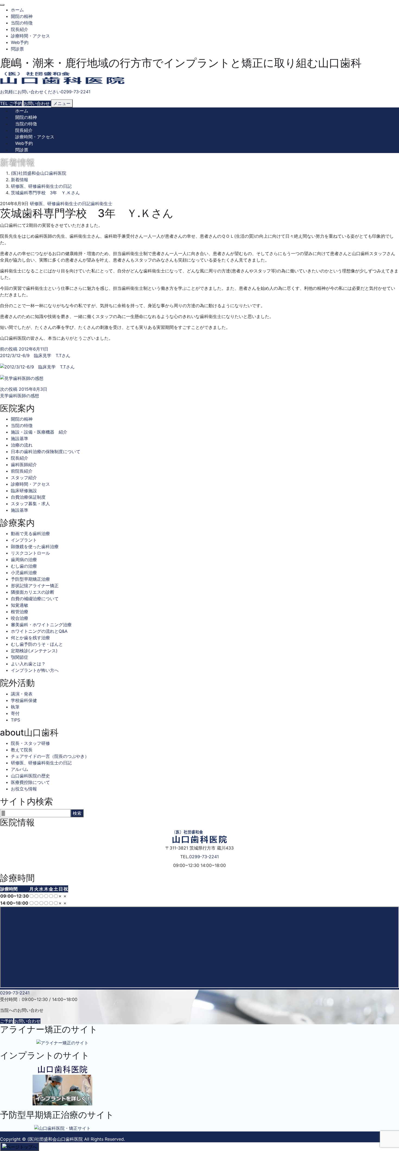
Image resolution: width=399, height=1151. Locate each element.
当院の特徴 (22, 23)
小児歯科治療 (24, 572)
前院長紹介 (22, 471)
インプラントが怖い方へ (35, 670)
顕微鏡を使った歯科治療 (35, 546)
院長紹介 (19, 29)
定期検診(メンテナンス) (34, 650)
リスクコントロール (30, 553)
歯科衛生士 (101, 203)
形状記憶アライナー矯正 (35, 585)
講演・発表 (22, 694)
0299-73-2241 (204, 856)
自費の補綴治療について (35, 598)
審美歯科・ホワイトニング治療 (41, 624)
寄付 (15, 713)
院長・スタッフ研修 (30, 743)
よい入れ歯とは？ (28, 663)
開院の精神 (22, 16)
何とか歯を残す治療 (30, 637)
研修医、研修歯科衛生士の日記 (60, 203)
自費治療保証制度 (28, 497)
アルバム (19, 769)
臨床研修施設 (24, 490)
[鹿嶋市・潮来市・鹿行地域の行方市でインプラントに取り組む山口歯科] (62, 78)
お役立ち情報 (24, 788)
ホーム (17, 9)
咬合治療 (19, 618)
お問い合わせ (27, 1021)
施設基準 (19, 438)
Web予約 (19, 42)
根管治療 (19, 611)
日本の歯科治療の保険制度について (45, 451)
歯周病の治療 (24, 559)
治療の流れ (22, 445)
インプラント (24, 540)
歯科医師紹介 (24, 464)
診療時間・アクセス (30, 36)
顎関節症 (19, 657)
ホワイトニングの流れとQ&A (39, 631)
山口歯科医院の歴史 (30, 775)
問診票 (17, 49)
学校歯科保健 (24, 700)
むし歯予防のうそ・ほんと (37, 644)
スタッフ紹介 (24, 477)
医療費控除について (30, 782)
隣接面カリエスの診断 (32, 592)
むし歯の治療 (24, 566)
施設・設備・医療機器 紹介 (39, 432)
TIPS (15, 720)
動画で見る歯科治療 (30, 533)
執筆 (15, 707)
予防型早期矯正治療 (30, 579)
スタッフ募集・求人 (30, 503)
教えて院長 (22, 749)
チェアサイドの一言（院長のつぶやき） (50, 756)
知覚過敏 (19, 605)
